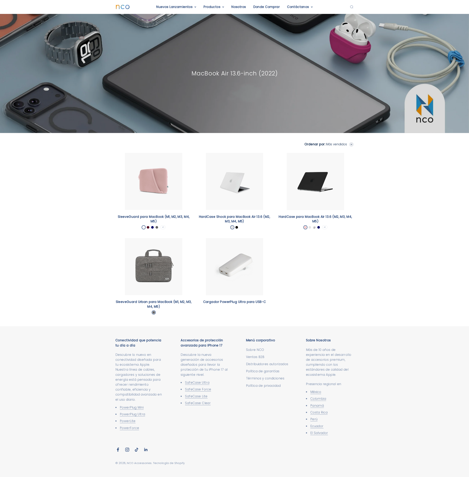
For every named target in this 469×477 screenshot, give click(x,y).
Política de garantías (263, 371)
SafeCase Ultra (197, 382)
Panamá (317, 405)
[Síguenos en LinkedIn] (145, 449)
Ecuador (317, 426)
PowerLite (128, 421)
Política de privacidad (263, 385)
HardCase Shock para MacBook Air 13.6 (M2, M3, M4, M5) (234, 219)
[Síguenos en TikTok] (136, 449)
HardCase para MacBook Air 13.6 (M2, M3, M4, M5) (315, 219)
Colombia (318, 398)
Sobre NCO (255, 350)
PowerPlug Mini (132, 407)
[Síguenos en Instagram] (127, 449)
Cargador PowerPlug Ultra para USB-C (234, 302)
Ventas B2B (255, 357)
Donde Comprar (266, 7)
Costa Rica (319, 412)
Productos (212, 7)
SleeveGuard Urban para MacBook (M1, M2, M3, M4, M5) (154, 304)
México (315, 392)
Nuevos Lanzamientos (174, 7)
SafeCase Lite (196, 396)
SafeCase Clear (198, 403)
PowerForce (129, 428)
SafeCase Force (198, 389)
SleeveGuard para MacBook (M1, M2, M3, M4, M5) (153, 219)
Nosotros (238, 7)
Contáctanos (298, 7)
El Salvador (319, 433)
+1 (163, 227)
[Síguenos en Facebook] (117, 449)
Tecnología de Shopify (169, 463)
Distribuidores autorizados (267, 364)
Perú (314, 419)
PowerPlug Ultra (132, 414)
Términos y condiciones (265, 378)
